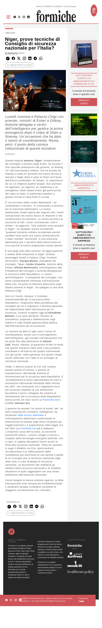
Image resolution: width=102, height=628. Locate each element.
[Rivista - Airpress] (80, 555)
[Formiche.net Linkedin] (28, 17)
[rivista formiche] (84, 212)
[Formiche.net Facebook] (14, 17)
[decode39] (80, 564)
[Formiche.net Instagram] (24, 17)
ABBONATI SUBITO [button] (84, 102)
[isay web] (81, 601)
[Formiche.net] (94, 10)
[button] (8, 17)
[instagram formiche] (15, 600)
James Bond (10, 33)
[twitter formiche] (11, 600)
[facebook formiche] (6, 600)
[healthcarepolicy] (80, 572)
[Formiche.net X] (19, 17)
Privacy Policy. (60, 601)
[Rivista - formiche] (80, 546)
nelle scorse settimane (31, 415)
